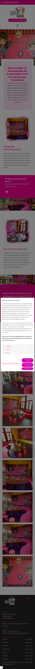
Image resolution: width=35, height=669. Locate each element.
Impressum (16, 363)
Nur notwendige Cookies (27, 360)
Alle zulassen (28, 368)
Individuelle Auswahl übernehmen (27, 365)
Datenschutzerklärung (7, 363)
